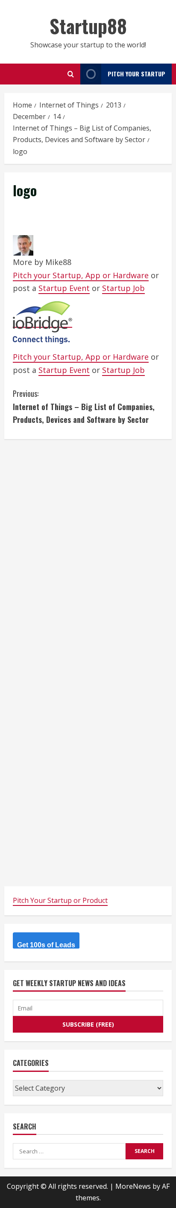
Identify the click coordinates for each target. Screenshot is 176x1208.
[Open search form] (70, 74)
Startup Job (123, 288)
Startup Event (64, 288)
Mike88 (58, 262)
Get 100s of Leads (46, 945)
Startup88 (88, 26)
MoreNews (133, 1186)
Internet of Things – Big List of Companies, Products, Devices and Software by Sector (84, 406)
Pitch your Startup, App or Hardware (81, 275)
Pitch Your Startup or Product (60, 900)
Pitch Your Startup (136, 73)
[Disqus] (88, 554)
